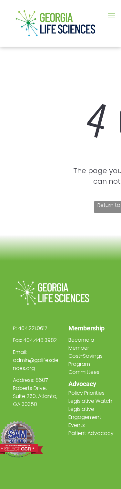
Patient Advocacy (91, 433)
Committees (83, 372)
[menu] (111, 15)
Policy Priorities (86, 393)
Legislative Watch (90, 401)
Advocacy (82, 384)
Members (82, 328)
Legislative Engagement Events (84, 417)
